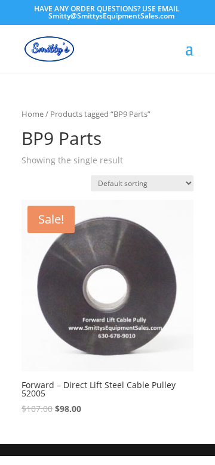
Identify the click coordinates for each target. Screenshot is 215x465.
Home (33, 113)
